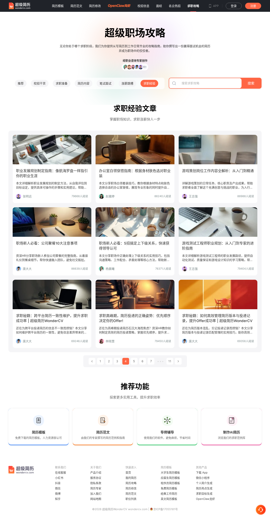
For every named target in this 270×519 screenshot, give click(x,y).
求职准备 (62, 83)
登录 (234, 6)
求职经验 (149, 83)
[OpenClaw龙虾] (119, 6)
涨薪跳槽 (127, 83)
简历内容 (83, 83)
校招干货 (40, 83)
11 (169, 361)
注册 (253, 6)
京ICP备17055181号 (165, 509)
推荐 (21, 83)
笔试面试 (105, 83)
